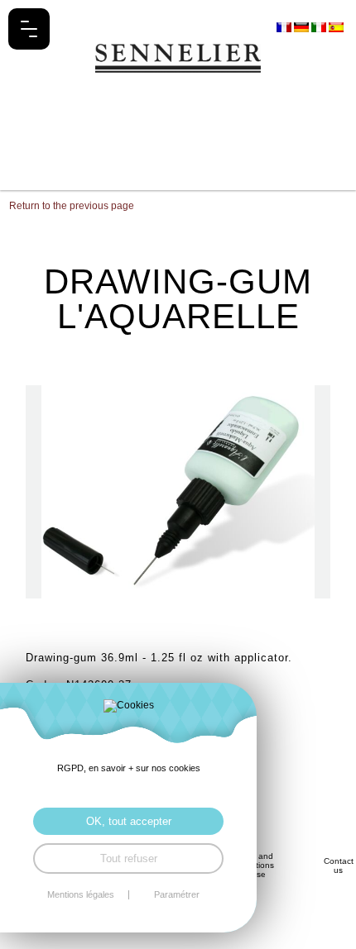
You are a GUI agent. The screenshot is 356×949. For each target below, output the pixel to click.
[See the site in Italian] (320, 26)
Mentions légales (80, 894)
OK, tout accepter (128, 821)
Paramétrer (177, 894)
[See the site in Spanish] (336, 26)
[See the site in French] (285, 26)
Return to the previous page (71, 206)
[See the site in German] (302, 26)
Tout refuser (128, 858)
